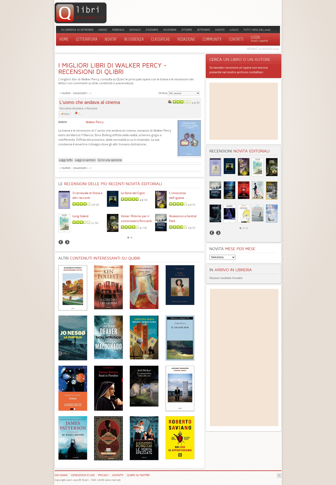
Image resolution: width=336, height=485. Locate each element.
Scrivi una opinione (110, 160)
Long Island (80, 216)
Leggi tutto (65, 160)
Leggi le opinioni (85, 160)
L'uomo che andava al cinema (89, 102)
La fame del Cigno (133, 193)
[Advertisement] (243, 111)
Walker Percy (95, 122)
